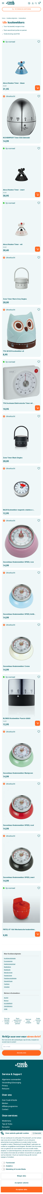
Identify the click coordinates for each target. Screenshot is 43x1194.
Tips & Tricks (7, 1124)
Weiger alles (21, 1176)
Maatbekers (7, 967)
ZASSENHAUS (8, 1006)
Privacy (5, 1086)
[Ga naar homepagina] (10, 3)
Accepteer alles (21, 1189)
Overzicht (37, 1133)
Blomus (6, 1000)
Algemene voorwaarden (11, 1079)
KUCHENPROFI (8, 1003)
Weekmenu (6, 1121)
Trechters (6, 984)
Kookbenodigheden (12, 18)
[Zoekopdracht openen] (36, 3)
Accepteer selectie (21, 1183)
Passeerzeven (8, 975)
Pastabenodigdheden (10, 978)
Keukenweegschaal (9, 964)
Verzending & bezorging (11, 1083)
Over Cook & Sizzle (9, 1100)
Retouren (5, 1089)
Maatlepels (7, 970)
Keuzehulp (6, 1130)
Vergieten (7, 987)
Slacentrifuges (8, 981)
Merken (5, 1103)
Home (3, 18)
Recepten (6, 1127)
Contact (5, 1109)
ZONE (5, 1009)
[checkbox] (8, 1163)
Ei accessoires (8, 961)
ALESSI (6, 998)
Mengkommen (8, 972)
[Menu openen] (15, 3)
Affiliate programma (10, 1106)
